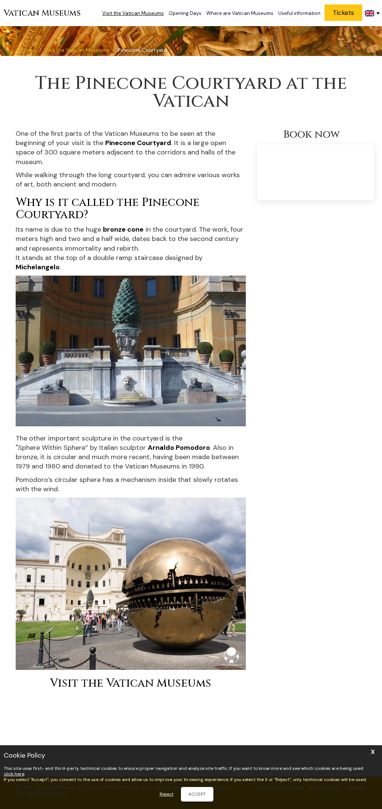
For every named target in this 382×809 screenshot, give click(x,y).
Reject (166, 794)
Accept (197, 794)
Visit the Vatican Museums (133, 13)
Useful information (299, 13)
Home (28, 50)
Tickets (343, 13)
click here (14, 774)
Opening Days (185, 13)
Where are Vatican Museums (239, 13)
